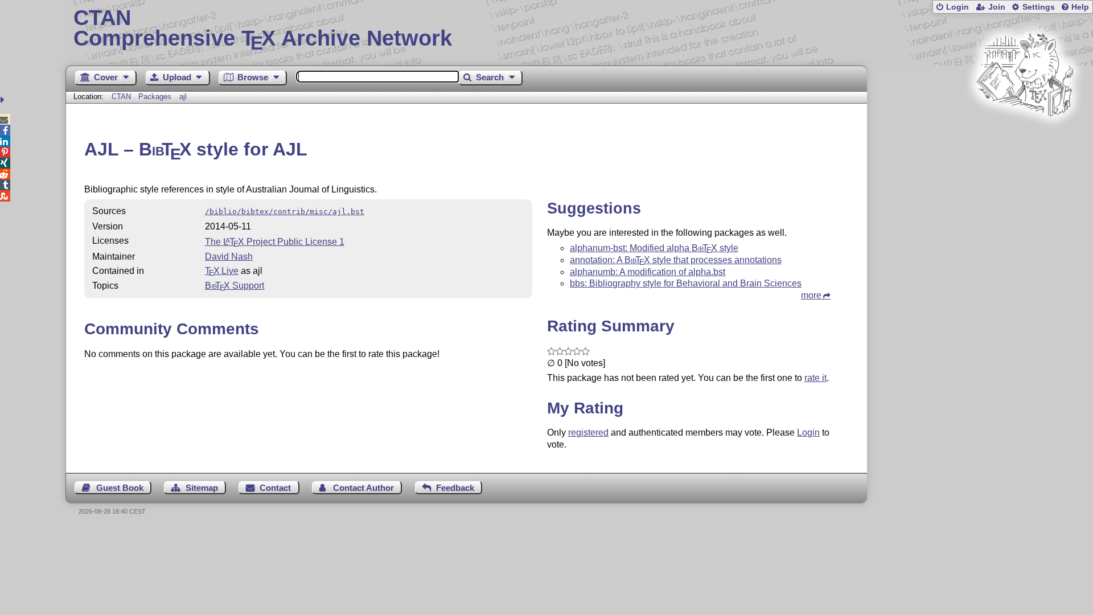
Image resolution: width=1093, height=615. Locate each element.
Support (234, 285)
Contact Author (363, 488)
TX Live (222, 271)
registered (588, 432)
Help (1080, 7)
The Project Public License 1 (274, 242)
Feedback (455, 488)
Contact (275, 488)
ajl (183, 96)
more (811, 295)
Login (957, 7)
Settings (1038, 7)
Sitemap (202, 488)
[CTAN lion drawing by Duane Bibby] (1024, 138)
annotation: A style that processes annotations (676, 260)
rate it (815, 378)
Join (996, 7)
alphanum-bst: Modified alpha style (654, 248)
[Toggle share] (4, 100)
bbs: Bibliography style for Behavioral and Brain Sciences (686, 283)
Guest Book (119, 488)
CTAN (121, 96)
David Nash (229, 256)
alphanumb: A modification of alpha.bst (647, 272)
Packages (156, 96)
